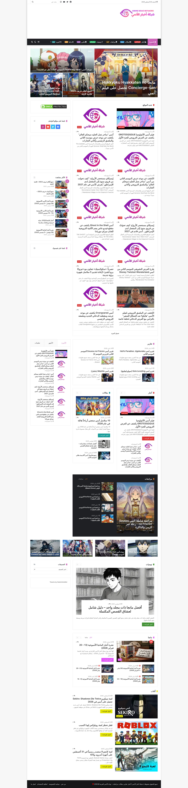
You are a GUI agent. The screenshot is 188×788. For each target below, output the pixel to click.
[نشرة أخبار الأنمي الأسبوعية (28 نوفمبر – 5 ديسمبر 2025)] (61, 204)
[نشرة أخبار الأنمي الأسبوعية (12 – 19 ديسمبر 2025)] (61, 214)
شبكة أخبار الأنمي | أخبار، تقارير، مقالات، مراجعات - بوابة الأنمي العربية (121, 784)
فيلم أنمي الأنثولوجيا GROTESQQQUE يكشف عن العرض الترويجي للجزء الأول (137, 423)
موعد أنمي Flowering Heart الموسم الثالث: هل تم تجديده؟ (64, 69)
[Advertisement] (72, 21)
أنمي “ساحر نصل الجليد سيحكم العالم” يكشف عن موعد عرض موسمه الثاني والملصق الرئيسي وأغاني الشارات (95, 137)
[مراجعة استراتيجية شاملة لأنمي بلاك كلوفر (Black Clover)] (107, 486)
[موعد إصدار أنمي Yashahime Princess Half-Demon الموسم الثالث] (46, 85)
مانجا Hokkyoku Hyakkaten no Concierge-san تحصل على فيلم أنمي (128, 87)
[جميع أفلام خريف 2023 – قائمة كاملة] (78, 85)
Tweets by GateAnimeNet (58, 582)
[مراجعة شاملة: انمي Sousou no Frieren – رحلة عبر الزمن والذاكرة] (135, 507)
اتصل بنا (33, 784)
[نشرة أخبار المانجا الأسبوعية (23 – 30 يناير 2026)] (107, 669)
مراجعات (111, 42)
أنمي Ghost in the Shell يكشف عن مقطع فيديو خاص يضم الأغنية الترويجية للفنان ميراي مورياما (96, 228)
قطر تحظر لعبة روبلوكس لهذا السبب (95, 725)
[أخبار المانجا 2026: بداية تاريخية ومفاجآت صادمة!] (61, 223)
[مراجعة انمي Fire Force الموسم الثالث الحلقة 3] (107, 497)
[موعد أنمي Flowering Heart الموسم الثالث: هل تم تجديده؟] (62, 60)
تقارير (81, 42)
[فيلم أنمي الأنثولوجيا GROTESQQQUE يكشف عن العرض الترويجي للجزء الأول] (61, 354)
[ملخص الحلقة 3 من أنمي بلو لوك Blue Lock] (143, 548)
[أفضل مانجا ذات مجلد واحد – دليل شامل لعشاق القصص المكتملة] (104, 444)
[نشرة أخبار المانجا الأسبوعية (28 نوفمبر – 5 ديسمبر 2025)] (61, 233)
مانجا (68, 42)
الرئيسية (151, 42)
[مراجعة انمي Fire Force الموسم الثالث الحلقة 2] (107, 508)
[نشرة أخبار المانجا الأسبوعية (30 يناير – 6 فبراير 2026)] (148, 669)
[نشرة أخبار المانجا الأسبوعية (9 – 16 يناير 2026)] (107, 679)
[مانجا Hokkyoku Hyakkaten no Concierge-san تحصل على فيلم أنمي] (126, 72)
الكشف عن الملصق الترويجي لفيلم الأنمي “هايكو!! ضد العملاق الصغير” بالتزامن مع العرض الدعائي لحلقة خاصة (136, 316)
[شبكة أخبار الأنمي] (137, 13)
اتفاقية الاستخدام (42, 784)
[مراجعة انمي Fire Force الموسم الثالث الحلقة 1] (107, 518)
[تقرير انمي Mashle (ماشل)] (107, 378)
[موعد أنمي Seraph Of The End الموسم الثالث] (110, 548)
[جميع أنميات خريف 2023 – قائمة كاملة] (61, 194)
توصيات (95, 42)
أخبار (140, 42)
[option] (94, 72)
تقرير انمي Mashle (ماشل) (102, 371)
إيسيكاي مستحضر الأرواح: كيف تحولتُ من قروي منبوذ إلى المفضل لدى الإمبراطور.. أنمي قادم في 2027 (136, 228)
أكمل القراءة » (148, 438)
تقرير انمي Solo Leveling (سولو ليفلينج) (137, 371)
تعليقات (37, 343)
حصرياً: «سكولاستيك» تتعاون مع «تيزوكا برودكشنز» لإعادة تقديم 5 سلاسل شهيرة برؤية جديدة (95, 272)
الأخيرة (64, 343)
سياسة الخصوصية (54, 784)
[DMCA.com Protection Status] (53, 109)
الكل (86, 479)
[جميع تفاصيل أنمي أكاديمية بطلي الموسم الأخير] (104, 456)
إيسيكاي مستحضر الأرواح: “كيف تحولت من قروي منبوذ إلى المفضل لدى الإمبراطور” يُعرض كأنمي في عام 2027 (95, 181)
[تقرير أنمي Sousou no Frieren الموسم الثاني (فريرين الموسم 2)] (107, 360)
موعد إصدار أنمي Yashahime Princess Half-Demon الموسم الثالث (46, 91)
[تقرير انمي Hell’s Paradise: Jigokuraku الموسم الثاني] (148, 360)
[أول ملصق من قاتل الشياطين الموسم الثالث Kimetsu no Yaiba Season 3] (45, 548)
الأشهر (51, 343)
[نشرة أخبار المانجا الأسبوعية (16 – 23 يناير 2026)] (148, 679)
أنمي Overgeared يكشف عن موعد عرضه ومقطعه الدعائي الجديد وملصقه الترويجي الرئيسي (95, 316)
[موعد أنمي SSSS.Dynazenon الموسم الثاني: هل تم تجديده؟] (78, 548)
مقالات (125, 42)
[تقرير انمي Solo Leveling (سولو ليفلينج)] (148, 378)
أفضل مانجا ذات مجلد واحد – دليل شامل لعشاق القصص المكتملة (88, 446)
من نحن (63, 784)
